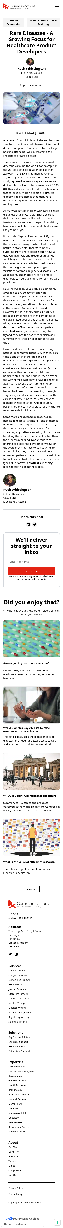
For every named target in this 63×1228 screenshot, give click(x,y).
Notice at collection (16, 1224)
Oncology (13, 1117)
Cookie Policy (15, 1194)
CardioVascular (16, 1066)
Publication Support (19, 1051)
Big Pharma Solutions (20, 1037)
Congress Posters (17, 975)
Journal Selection (17, 989)
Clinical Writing (16, 970)
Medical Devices (17, 1099)
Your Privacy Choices (26, 1218)
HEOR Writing (15, 984)
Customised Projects (19, 979)
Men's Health (15, 1103)
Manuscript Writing (19, 998)
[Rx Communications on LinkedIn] (16, 954)
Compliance (14, 1170)
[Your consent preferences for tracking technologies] (57, 1222)
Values (12, 1161)
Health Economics (18, 1085)
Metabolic (13, 1108)
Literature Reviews (18, 993)
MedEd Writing (16, 1003)
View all (31, 889)
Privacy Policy (15, 1188)
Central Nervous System (21, 1071)
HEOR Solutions (16, 1046)
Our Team (13, 1147)
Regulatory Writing (18, 1017)
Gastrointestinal (17, 1080)
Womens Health (17, 1131)
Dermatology (15, 1075)
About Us (13, 1156)
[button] (56, 6)
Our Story (13, 1151)
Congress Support (18, 1041)
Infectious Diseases (18, 1094)
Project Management (19, 1012)
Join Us (12, 1174)
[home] (19, 6)
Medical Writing (17, 1007)
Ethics (11, 1165)
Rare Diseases (16, 1122)
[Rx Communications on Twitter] (10, 954)
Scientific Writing (17, 1021)
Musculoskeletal (17, 1113)
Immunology (15, 1089)
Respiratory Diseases (19, 1126)
